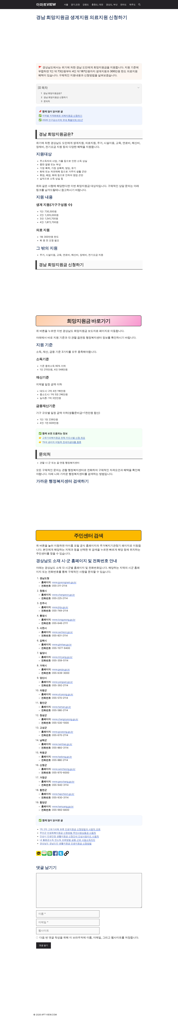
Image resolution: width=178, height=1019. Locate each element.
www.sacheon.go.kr (62, 632)
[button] (139, 4)
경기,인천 (75, 4)
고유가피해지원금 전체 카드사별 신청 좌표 (63, 437)
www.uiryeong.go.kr (62, 694)
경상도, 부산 (112, 4)
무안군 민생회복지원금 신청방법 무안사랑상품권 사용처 (68, 832)
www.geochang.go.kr (63, 781)
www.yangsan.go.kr (62, 681)
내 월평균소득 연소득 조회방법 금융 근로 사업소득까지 (67, 840)
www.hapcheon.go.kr (63, 793)
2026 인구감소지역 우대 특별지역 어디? (62, 120)
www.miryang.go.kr (62, 657)
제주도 (132, 4)
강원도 (86, 4)
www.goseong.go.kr (62, 731)
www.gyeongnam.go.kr (64, 582)
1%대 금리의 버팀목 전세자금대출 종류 (61, 442)
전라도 (123, 4)
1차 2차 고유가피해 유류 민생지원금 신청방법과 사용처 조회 (70, 829)
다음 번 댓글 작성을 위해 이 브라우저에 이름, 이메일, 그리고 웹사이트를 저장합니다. (89, 937)
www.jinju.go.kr (60, 607)
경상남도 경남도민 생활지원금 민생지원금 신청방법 (66, 843)
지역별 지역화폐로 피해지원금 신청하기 (62, 115)
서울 (66, 4)
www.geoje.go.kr (61, 669)
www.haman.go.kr (61, 706)
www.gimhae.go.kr (62, 644)
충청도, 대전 (97, 4)
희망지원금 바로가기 (88, 321)
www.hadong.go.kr (62, 756)
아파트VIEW (46, 4)
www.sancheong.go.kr (63, 769)
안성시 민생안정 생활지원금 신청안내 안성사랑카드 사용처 (69, 836)
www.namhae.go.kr (62, 744)
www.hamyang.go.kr (63, 806)
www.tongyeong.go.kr (63, 619)
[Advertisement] (89, 41)
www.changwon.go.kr (63, 594)
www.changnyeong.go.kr (65, 719)
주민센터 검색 (88, 535)
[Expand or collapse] (138, 87)
